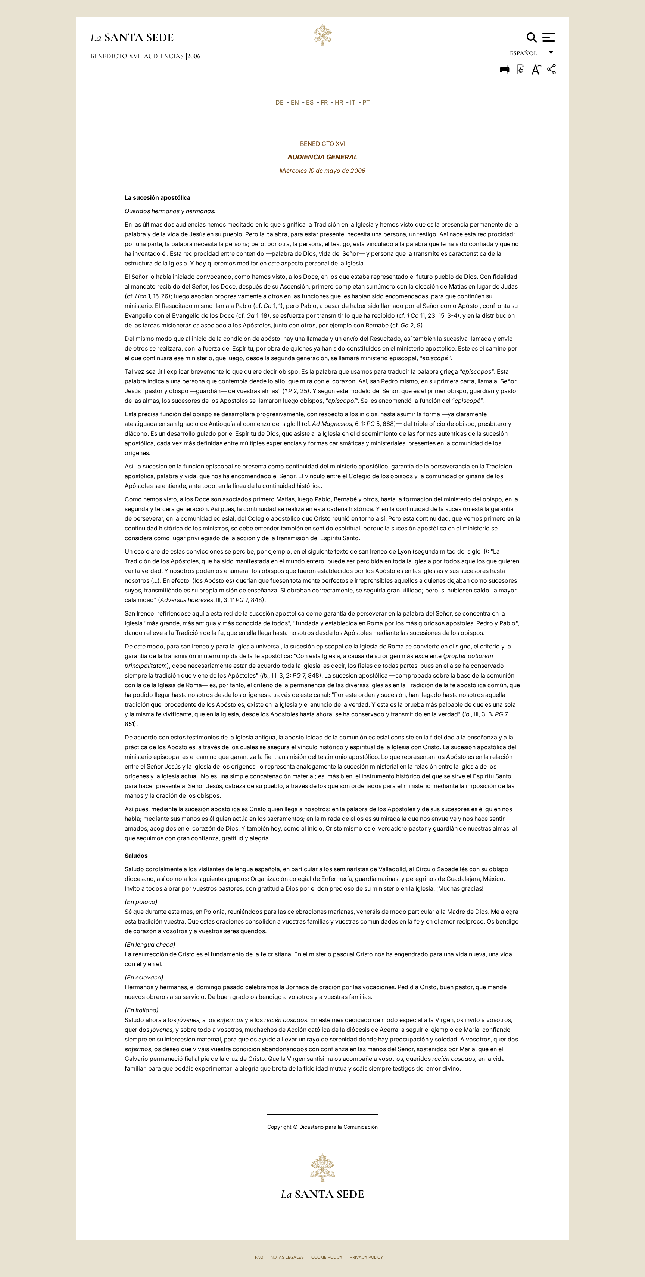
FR (324, 102)
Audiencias (164, 56)
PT (366, 102)
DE (279, 102)
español (526, 55)
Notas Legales (287, 1257)
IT (352, 102)
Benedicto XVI (115, 56)
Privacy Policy (366, 1257)
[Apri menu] (547, 37)
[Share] (552, 70)
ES (310, 102)
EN (295, 102)
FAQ (259, 1257)
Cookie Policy (326, 1257)
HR (339, 102)
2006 (193, 56)
